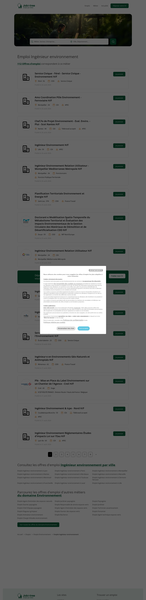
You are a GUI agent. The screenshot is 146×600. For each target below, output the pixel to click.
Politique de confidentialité (73, 320)
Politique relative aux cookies (54, 322)
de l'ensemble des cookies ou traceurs (68, 284)
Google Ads (77, 308)
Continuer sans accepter (96, 270)
